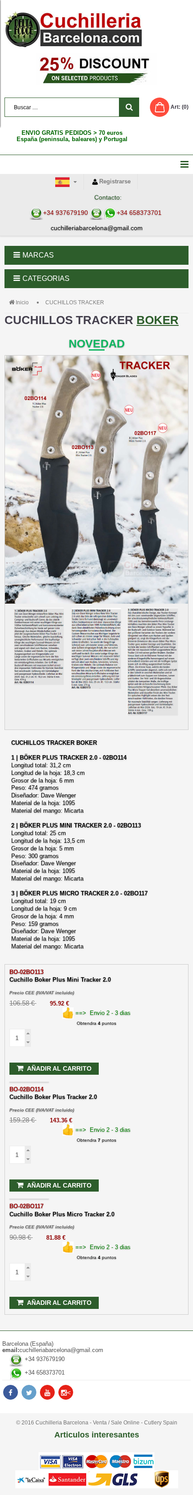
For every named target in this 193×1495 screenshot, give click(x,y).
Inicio (22, 302)
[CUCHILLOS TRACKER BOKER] (96, 543)
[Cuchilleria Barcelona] (96, 29)
